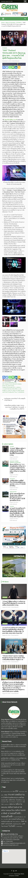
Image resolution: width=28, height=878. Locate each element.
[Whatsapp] (10, 67)
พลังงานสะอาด (15, 807)
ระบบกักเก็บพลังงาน (18, 816)
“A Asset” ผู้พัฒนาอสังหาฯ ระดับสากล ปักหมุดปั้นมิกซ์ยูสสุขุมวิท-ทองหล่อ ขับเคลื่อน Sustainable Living (18, 451)
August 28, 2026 (14, 457)
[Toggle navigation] (3, 18)
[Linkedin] (16, 67)
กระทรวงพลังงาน (16, 794)
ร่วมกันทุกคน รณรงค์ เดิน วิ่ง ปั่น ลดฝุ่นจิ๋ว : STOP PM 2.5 (14, 399)
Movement (12, 478)
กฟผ (5, 795)
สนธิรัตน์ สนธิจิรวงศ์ (6, 821)
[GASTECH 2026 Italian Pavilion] (14, 63)
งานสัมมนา (18, 387)
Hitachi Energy (21, 791)
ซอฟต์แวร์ (4, 390)
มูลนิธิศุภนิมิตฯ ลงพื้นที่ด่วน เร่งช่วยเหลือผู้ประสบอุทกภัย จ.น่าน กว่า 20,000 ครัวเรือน (18, 483)
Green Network (15, 61)
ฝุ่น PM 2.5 (7, 804)
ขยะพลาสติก (4, 800)
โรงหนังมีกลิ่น (21, 392)
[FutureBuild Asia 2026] (14, 13)
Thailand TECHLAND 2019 (8, 387)
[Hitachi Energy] (14, 554)
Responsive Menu (25, 1)
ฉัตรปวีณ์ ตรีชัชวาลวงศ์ (15, 389)
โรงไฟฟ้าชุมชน (19, 826)
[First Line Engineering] (14, 379)
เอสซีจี (23, 824)
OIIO (15, 382)
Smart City (4, 385)
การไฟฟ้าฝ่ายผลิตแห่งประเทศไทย (12, 797)
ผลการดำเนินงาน (12, 801)
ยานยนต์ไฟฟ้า (14, 813)
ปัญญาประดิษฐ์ (16, 390)
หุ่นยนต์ (22, 390)
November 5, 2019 (6, 61)
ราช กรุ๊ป (5, 819)
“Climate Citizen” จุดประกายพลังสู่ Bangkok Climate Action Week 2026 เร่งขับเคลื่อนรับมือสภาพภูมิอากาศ (13, 657)
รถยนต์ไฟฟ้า (7, 816)
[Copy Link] (19, 67)
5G (6, 382)
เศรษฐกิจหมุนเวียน (16, 823)
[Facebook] (3, 67)
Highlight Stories (14, 461)
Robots (19, 384)
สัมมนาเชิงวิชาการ (17, 821)
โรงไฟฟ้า (12, 826)
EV (16, 791)
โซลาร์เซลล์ (4, 826)
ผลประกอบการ (19, 801)
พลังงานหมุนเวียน (8, 810)
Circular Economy (6, 791)
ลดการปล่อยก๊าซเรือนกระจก (16, 819)
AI (7, 382)
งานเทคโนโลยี (5, 389)
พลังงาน (12, 804)
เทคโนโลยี (4, 392)
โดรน (15, 392)
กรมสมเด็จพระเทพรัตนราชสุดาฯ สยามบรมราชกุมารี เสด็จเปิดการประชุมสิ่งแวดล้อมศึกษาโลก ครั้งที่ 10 (14, 407)
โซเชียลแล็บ (11, 392)
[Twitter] (7, 67)
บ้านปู (23, 800)
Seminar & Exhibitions (15, 462)
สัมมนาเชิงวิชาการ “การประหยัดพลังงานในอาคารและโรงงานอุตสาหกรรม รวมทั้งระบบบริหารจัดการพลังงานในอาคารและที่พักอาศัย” (18, 468)
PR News (4, 48)
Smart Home (11, 385)
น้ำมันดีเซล (19, 800)
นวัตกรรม (10, 390)
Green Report (13, 491)
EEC (11, 791)
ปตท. (7, 801)
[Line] (13, 67)
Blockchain (11, 382)
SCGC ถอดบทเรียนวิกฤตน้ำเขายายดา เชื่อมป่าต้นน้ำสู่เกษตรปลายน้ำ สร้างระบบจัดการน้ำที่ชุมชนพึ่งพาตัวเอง (17, 497)
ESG (14, 791)
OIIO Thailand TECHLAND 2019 (9, 384)
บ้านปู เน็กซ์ (3, 801)
